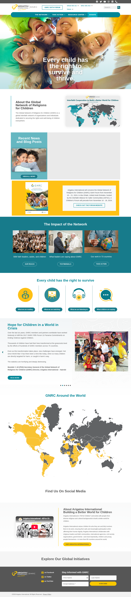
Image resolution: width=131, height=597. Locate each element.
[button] (73, 6)
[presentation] (61, 385)
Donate (92, 15)
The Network (41, 15)
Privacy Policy (47, 594)
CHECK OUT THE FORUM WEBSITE (89, 205)
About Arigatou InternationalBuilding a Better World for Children (87, 511)
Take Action (57, 15)
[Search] (118, 7)
